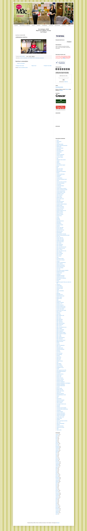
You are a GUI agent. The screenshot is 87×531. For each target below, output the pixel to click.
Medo (58, 299)
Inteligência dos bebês (60, 276)
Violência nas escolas (60, 427)
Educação (58, 219)
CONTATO (64, 25)
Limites (58, 289)
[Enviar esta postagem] (27, 56)
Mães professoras (60, 338)
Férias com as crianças (61, 259)
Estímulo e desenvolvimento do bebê (63, 235)
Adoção (58, 142)
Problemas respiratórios (61, 384)
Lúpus (58, 292)
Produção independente (61, 385)
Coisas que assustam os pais (62, 179)
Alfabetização (59, 146)
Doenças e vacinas (60, 214)
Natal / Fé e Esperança (60, 345)
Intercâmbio (59, 279)
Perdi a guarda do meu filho (61, 370)
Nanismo (58, 344)
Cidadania (58, 176)
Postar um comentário (21, 63)
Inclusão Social (59, 272)
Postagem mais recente (20, 65)
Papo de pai (59, 358)
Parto (57, 362)
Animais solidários (60, 155)
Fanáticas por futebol (60, 240)
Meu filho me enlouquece (61, 307)
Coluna (58, 180)
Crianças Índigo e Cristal (61, 192)
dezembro (57, 446)
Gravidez (58, 261)
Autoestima (58, 163)
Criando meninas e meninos (61, 188)
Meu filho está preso (60, 305)
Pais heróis (58, 351)
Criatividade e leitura (60, 193)
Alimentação (59, 149)
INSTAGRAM (57, 25)
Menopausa (59, 301)
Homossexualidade (60, 267)
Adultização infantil (60, 144)
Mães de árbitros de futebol (61, 333)
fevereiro (57, 443)
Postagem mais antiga (47, 65)
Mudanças (58, 312)
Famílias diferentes (60, 237)
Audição (58, 161)
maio (56, 439)
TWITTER (51, 25)
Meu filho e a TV (59, 303)
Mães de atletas (59, 328)
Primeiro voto (59, 376)
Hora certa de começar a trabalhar (62, 270)
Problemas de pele (60, 380)
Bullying (58, 172)
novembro (57, 447)
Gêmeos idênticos (60, 263)
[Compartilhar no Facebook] (32, 56)
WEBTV (33, 25)
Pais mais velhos (59, 353)
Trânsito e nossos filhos (61, 415)
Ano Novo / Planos (60, 157)
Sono (57, 397)
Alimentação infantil (60, 150)
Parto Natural (59, 363)
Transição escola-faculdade (61, 407)
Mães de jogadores (60, 331)
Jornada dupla (59, 285)
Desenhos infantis (60, 202)
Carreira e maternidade (61, 174)
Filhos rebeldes (59, 254)
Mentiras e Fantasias (60, 302)
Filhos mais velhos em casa (61, 250)
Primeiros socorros (60, 377)
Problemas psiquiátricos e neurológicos (63, 383)
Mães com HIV (59, 325)
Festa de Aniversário (60, 241)
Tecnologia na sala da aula (61, 403)
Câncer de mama (60, 194)
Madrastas (58, 293)
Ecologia (58, 218)
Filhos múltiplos (59, 252)
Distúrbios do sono (60, 209)
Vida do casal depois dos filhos (62, 420)
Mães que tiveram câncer (61, 340)
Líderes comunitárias (60, 290)
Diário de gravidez (60, 213)
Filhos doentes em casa (61, 248)
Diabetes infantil (59, 205)
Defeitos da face (59, 197)
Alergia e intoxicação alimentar (62, 145)
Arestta (61, 90)
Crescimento (59, 187)
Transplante (59, 410)
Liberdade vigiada (60, 288)
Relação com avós (60, 389)
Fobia (58, 257)
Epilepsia (58, 226)
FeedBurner (66, 81)
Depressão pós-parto (60, 201)
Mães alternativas (60, 319)
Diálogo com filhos (60, 211)
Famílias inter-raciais (60, 239)
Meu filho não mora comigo (61, 310)
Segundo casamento (60, 393)
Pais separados (59, 354)
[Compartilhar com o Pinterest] (34, 56)
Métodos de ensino (60, 341)
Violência (58, 424)
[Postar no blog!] (30, 56)
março (57, 442)
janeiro (57, 460)
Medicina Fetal (59, 298)
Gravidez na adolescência (61, 262)
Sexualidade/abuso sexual (61, 394)
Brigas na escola (59, 170)
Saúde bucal (59, 392)
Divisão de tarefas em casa (61, 210)
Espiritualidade (59, 232)
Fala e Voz (58, 236)
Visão (58, 428)
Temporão (58, 405)
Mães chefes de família (61, 323)
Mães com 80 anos (60, 324)
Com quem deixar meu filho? (62, 181)
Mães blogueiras (59, 320)
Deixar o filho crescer (60, 198)
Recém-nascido (59, 388)
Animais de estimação (60, 154)
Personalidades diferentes (61, 371)
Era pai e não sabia (60, 227)
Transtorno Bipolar (60, 411)
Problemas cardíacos (60, 379)
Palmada (58, 355)
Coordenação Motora (60, 185)
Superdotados (59, 398)
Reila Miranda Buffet (59, 87)
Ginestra (67, 89)
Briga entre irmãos (60, 168)
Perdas (58, 368)
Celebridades (59, 175)
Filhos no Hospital (60, 253)
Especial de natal (60, 231)
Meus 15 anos (59, 311)
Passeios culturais (60, 366)
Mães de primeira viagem (61, 332)
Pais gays (58, 350)
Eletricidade (59, 222)
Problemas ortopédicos (61, 381)
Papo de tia (59, 359)
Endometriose (59, 223)
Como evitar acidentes (60, 183)
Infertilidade (59, 274)
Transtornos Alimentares (61, 413)
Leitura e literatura (60, 286)
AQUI (64, 58)
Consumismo (59, 184)
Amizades (58, 153)
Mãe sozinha (59, 318)
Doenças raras (59, 215)
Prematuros (59, 372)
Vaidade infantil (59, 418)
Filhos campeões (59, 245)
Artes (57, 158)
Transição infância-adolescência (62, 409)
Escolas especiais (60, 228)
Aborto (58, 140)
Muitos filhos (59, 314)
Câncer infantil (59, 196)
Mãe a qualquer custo (60, 315)
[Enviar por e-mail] (29, 56)
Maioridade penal (60, 294)
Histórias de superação (61, 265)
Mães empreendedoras (61, 337)
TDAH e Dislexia (59, 402)
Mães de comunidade (60, 329)
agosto (57, 435)
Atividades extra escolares (61, 159)
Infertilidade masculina (60, 275)
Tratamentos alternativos (61, 414)
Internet (58, 280)
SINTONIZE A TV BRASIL (25, 25)
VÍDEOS (38, 25)
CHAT (69, 25)
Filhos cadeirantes (60, 244)
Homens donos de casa (61, 266)
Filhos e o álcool (59, 249)
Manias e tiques (59, 297)
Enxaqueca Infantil (60, 224)
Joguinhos (58, 284)
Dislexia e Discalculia (60, 207)
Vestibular (58, 419)
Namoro (58, 342)
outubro (57, 448)
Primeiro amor (59, 375)
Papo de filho (59, 357)
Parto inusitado (59, 364)
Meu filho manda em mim (61, 306)
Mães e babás (59, 336)
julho (56, 437)
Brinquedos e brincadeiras (61, 171)
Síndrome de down (60, 401)
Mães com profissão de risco (61, 327)
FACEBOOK (44, 25)
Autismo (58, 162)
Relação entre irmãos (60, 390)
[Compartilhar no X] (31, 56)
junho (57, 438)
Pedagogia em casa (60, 367)
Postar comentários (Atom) (23, 67)
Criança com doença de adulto (62, 189)
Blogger (58, 522)
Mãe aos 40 (59, 316)
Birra (57, 167)
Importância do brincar (60, 271)
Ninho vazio (59, 346)
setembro (57, 434)
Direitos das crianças (60, 206)
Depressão (58, 200)
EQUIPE (16, 25)
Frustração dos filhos (60, 258)
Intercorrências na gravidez (61, 278)
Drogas (58, 217)
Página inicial (34, 65)
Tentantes (58, 406)
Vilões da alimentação (60, 423)
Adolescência (59, 141)
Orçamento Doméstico (60, 349)
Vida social (58, 422)
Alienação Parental (60, 148)
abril (56, 441)
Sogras (58, 396)
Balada (58, 166)
